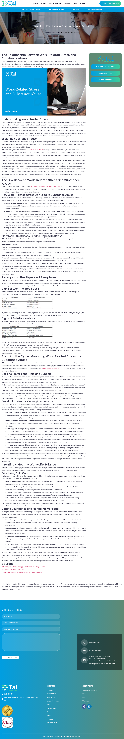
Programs (43, 3)
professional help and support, (53, 368)
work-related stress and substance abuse (46, 187)
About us (35, 3)
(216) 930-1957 (94, 643)
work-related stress (35, 150)
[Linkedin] (89, 706)
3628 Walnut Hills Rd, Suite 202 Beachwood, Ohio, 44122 (99, 657)
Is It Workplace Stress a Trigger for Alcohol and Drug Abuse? (23, 567)
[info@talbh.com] (84, 650)
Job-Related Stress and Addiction (14, 569)
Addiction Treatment (55, 3)
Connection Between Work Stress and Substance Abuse (22, 572)
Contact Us (83, 3)
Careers (75, 3)
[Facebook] (84, 706)
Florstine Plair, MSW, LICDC (69, 32)
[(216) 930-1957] (84, 642)
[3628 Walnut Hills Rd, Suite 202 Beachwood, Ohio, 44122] (84, 660)
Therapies (67, 3)
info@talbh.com (95, 650)
